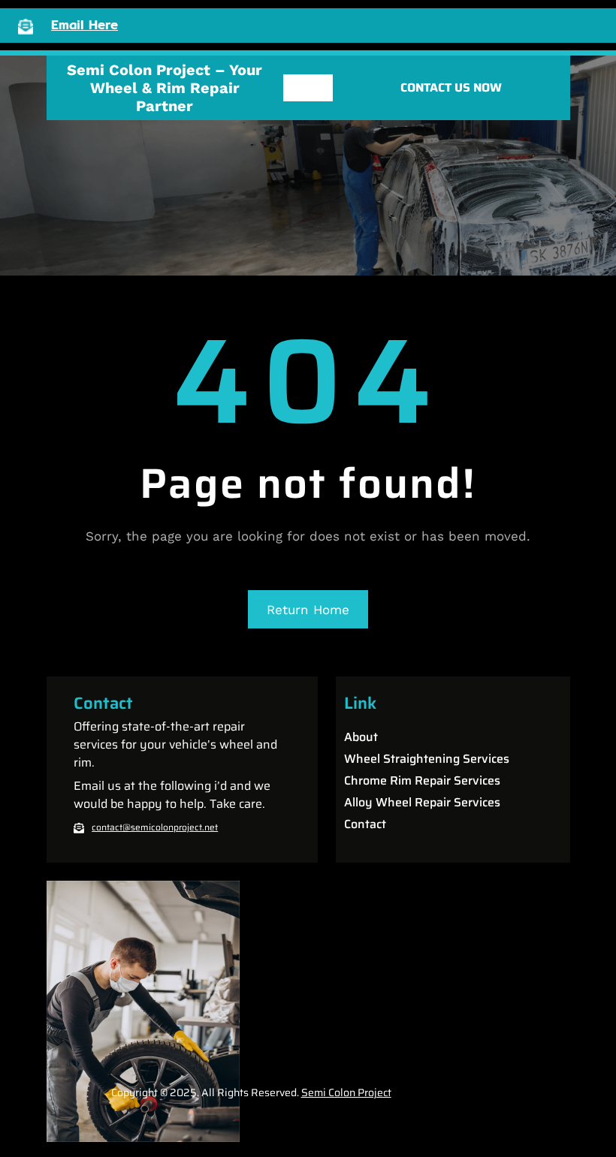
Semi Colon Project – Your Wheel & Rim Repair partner (164, 88)
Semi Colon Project (346, 1092)
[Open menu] (308, 88)
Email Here (84, 24)
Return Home (308, 609)
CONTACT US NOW (451, 87)
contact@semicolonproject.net (155, 827)
